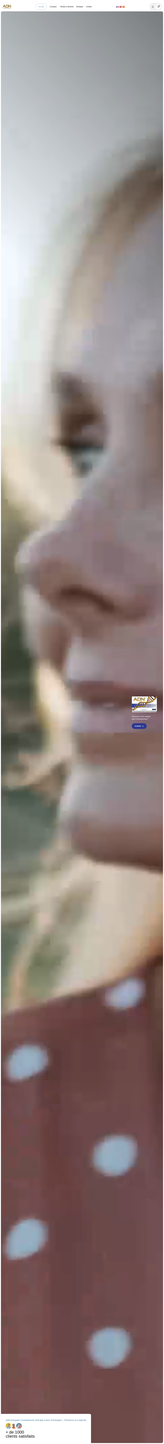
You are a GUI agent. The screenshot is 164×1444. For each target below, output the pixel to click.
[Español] (123, 7)
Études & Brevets (67, 7)
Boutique (79, 7)
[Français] (118, 7)
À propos (53, 7)
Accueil (41, 7)
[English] (120, 7)
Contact (89, 7)
